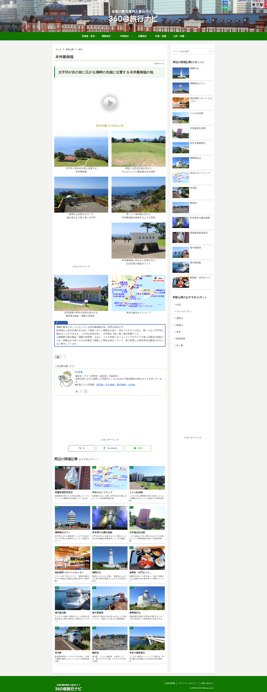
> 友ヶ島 (177, 345)
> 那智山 (177, 325)
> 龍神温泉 (178, 338)
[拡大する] (104, 134)
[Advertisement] (81, 245)
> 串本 (176, 332)
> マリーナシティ (182, 311)
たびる (79, 371)
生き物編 (110, 384)
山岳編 (131, 384)
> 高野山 (177, 318)
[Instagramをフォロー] (85, 391)
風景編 (100, 384)
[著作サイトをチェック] (77, 391)
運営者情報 (170, 683)
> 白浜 (176, 304)
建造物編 (121, 384)
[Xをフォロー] (81, 391)
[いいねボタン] (57, 357)
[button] (210, 51)
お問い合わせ (206, 683)
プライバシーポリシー (188, 683)
